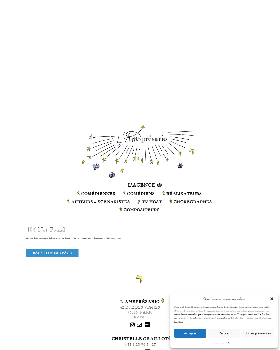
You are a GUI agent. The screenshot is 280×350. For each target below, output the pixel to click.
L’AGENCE (141, 185)
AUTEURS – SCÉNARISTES (100, 202)
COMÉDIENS (141, 193)
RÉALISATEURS (184, 193)
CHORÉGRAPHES (193, 202)
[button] (272, 299)
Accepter (190, 333)
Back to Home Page (52, 253)
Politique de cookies (222, 342)
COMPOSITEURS (142, 209)
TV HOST (152, 202)
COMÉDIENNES (98, 193)
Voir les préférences (258, 333)
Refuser (224, 333)
